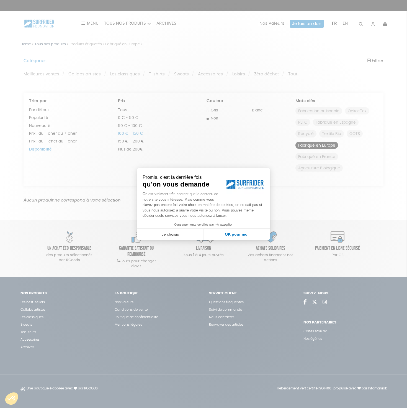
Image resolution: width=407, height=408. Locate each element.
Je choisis (170, 234)
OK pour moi (237, 234)
